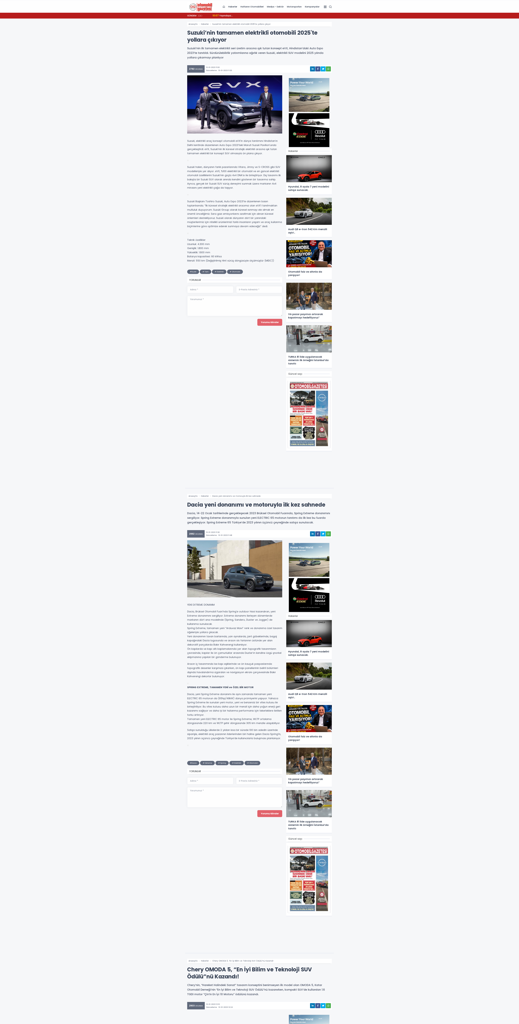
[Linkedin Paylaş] (312, 68)
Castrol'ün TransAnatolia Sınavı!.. (234, 15)
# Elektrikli (219, 271)
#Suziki (193, 271)
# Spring (222, 763)
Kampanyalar (312, 6)
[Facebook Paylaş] (317, 68)
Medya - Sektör (275, 6)
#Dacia (193, 763)
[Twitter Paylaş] (323, 68)
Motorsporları (294, 6)
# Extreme (207, 763)
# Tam (205, 271)
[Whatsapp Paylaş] (328, 68)
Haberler (232, 6)
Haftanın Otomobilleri (252, 6)
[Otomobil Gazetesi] (200, 6)
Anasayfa (193, 24)
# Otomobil (235, 271)
